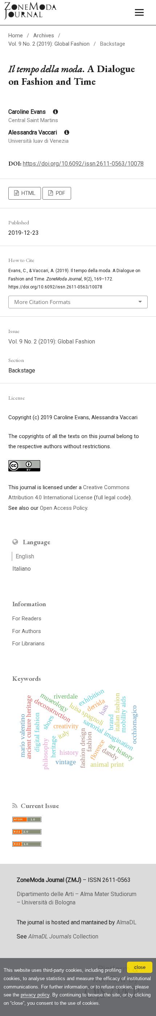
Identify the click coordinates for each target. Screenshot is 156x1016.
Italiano (21, 568)
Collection (63, 936)
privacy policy (35, 995)
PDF (59, 193)
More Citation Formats (42, 301)
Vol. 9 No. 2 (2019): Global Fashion (49, 44)
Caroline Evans (27, 111)
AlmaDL (126, 922)
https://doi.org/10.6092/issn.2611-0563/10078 (83, 163)
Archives (43, 35)
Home (15, 35)
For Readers (26, 618)
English (25, 556)
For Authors (26, 631)
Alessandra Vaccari (33, 132)
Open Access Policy (63, 508)
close (139, 967)
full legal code (112, 497)
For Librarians (28, 643)
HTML (27, 193)
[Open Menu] (139, 12)
